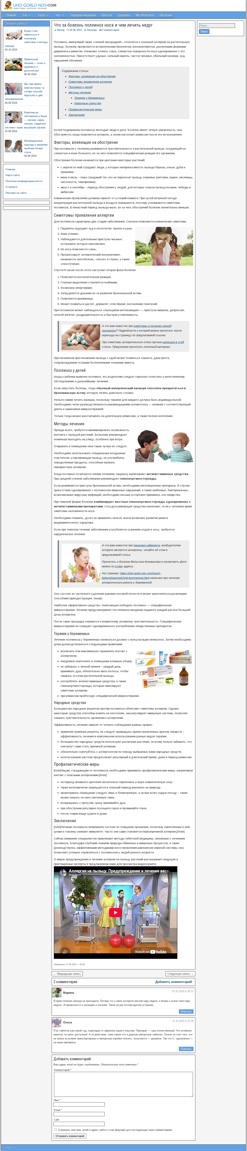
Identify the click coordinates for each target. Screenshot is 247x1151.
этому (119, 566)
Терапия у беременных (89, 97)
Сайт (56, 1119)
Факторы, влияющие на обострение (91, 76)
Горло (41, 15)
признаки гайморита (147, 545)
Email (58, 1110)
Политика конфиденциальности (24, 181)
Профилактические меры (85, 109)
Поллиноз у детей (80, 87)
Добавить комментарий (173, 981)
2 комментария (110, 30)
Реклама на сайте (16, 192)
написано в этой (173, 342)
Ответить (186, 1011)
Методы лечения (79, 92)
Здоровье (124, 15)
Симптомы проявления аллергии (90, 81)
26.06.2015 (75, 30)
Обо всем (166, 15)
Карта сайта (13, 175)
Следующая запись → (180, 973)
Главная (11, 15)
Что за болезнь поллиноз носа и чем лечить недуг (103, 25)
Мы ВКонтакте (145, 15)
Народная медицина (83, 15)
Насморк (92, 30)
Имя (57, 1100)
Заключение (76, 114)
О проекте (11, 186)
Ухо (25, 15)
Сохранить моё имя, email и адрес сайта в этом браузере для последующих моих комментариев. (115, 1129)
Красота (107, 15)
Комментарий (62, 1069)
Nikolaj (60, 30)
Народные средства (87, 103)
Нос (58, 15)
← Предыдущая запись (67, 973)
